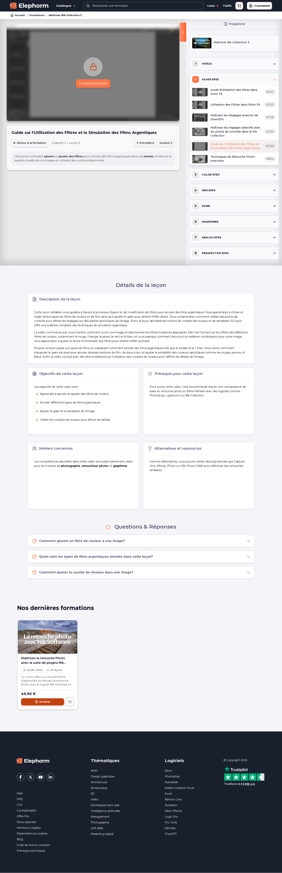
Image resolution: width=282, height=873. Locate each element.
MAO (94, 770)
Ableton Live (173, 799)
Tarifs (227, 5)
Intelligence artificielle (105, 811)
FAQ (20, 799)
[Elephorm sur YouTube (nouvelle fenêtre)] (40, 777)
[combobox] (143, 6)
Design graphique (103, 776)
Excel (168, 793)
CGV (20, 805)
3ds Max (170, 828)
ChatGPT (171, 834)
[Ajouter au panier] (70, 702)
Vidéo (94, 799)
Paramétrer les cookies (32, 833)
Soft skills (97, 828)
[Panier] (239, 6)
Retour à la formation (31, 143)
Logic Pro (171, 816)
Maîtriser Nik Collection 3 (65, 15)
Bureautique (99, 788)
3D (93, 793)
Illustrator (171, 805)
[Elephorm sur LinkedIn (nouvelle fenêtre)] (50, 777)
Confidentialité (26, 810)
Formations (37, 15)
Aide (20, 793)
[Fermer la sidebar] (183, 32)
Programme (237, 24)
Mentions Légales (29, 828)
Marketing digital (102, 834)
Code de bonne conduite (33, 845)
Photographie (100, 822)
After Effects (173, 811)
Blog (20, 839)
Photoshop (172, 776)
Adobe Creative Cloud (179, 788)
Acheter (44, 701)
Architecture (99, 782)
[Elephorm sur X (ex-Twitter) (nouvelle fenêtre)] (30, 777)
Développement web (105, 805)
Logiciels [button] (174, 760)
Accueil (19, 15)
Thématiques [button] (105, 760)
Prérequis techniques (31, 851)
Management (100, 816)
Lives (211, 5)
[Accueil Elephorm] (33, 760)
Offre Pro (23, 816)
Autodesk (171, 782)
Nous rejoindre (26, 822)
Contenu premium (93, 83)
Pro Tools (171, 822)
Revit (168, 770)
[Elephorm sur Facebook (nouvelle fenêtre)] (20, 777)
